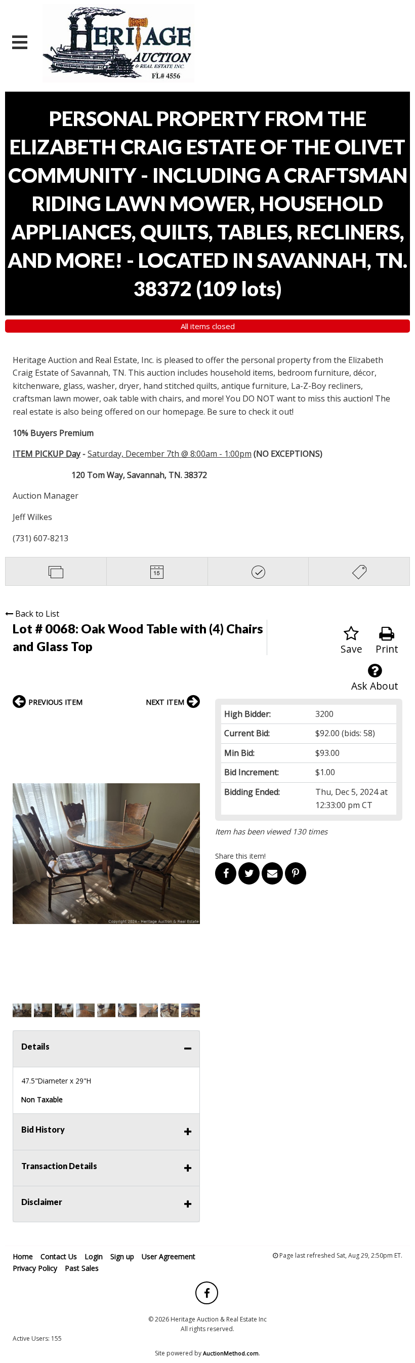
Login (94, 1256)
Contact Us (58, 1256)
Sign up (122, 1256)
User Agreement (168, 1256)
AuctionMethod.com (231, 1353)
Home (23, 1256)
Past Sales (82, 1268)
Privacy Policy (35, 1268)
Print (387, 649)
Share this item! (240, 856)
